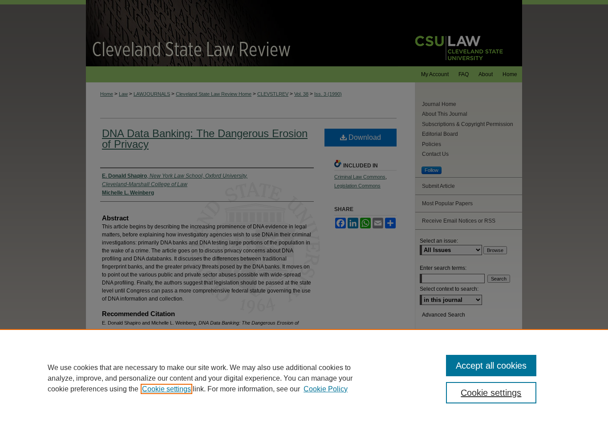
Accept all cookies (491, 365)
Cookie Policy (326, 389)
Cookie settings (166, 389)
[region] (304, 378)
